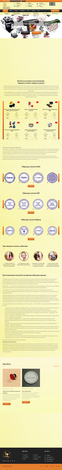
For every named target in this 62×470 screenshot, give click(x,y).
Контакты (33, 10)
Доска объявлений (55, 13)
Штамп (24, 458)
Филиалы (46, 466)
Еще (38, 10)
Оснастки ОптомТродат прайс (36, 13)
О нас (28, 10)
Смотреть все (31, 212)
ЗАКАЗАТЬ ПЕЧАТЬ (12, 104)
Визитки (16, 10)
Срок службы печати (26, 391)
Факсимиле (36, 458)
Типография (22, 10)
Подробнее (6, 403)
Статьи (52, 466)
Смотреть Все (56, 366)
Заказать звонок (55, 10)
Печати (10, 10)
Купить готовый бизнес (26, 13)
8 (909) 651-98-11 (50, 457)
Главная (5, 10)
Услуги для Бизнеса (45, 13)
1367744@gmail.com (50, 459)
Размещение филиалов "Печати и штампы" (16, 13)
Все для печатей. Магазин (7, 13)
